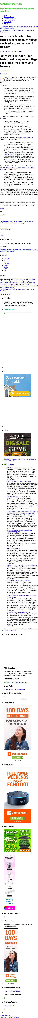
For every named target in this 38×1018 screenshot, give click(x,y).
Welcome (6, 23)
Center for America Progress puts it (14, 154)
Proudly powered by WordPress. (9, 1017)
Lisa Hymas (5, 71)
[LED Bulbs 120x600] (9, 910)
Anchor (19, 279)
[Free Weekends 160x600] (11, 984)
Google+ (2, 215)
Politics (2, 235)
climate (2, 282)
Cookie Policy (8, 22)
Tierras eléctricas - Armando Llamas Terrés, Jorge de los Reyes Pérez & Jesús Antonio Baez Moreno (22, 512)
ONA (33, 279)
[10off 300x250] (17, 456)
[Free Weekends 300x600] (17, 761)
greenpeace (31, 282)
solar (1, 281)
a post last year (28, 138)
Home (5, 15)
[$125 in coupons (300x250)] (17, 852)
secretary (7, 284)
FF (23, 279)
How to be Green (9, 17)
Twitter (2, 208)
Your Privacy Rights (9, 20)
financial (21, 282)
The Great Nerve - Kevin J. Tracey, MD (19, 481)
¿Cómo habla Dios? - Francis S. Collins (18, 580)
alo (15, 279)
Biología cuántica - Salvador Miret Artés (19, 496)
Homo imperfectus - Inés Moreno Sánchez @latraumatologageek (19, 531)
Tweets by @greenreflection (12, 991)
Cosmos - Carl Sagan (13, 548)
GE (30, 279)
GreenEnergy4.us (11, 3)
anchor (31, 281)
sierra (12, 284)
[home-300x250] (17, 397)
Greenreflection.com (10, 18)
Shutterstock (3, 74)
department (8, 282)
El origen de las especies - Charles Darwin (19, 468)
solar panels (6, 281)
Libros (11, 464)
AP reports (3, 85)
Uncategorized (15, 281)
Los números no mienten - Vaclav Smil (18, 612)
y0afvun (4, 51)
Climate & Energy (5, 229)
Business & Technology (17, 223)
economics (15, 282)
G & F (26, 279)
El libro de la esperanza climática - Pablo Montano (22, 565)
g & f (26, 282)
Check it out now (9, 309)
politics (2, 284)
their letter (3, 118)
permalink (26, 284)
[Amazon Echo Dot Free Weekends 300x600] (17, 822)
